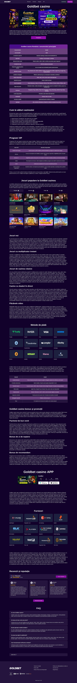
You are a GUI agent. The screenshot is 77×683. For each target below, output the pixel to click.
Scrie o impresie (61, 576)
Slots (60, 190)
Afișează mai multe (38, 600)
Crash (45, 190)
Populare (15, 190)
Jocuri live (30, 190)
